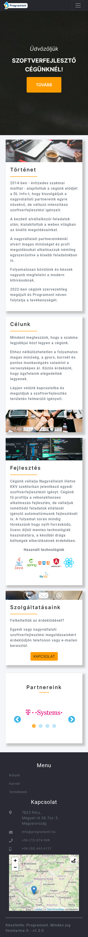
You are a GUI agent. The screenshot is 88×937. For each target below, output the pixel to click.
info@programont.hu (39, 832)
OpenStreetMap (55, 909)
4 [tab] (54, 726)
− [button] (15, 867)
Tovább (44, 84)
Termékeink (18, 792)
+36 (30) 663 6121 (37, 848)
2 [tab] (40, 726)
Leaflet (38, 909)
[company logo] (16, 5)
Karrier (14, 783)
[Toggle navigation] (78, 5)
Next (71, 719)
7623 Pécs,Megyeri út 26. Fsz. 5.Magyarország (40, 818)
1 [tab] (34, 726)
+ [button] (15, 860)
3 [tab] (47, 726)
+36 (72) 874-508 (36, 840)
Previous (17, 719)
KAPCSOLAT (44, 656)
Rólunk (14, 775)
